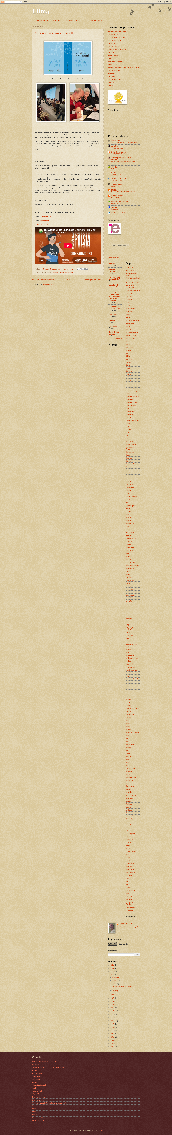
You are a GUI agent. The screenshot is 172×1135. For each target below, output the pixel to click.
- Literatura (111, 73)
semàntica (129, 825)
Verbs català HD (37, 1118)
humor (128, 574)
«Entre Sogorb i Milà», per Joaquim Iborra (124, 142)
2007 (112, 1040)
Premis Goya (130, 768)
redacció (129, 792)
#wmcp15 (129, 296)
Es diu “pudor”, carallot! (118, 154)
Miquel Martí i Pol (132, 679)
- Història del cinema (115, 46)
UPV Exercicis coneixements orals (43, 1109)
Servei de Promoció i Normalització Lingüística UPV (49, 1103)
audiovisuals (130, 347)
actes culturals (131, 308)
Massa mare (44, 220)
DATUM (113, 169)
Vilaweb (112, 263)
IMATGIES (114, 173)
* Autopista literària (114, 79)
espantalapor (130, 506)
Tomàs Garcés (131, 863)
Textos (128, 858)
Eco (127, 470)
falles (127, 526)
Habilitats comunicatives (119, 201)
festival (128, 535)
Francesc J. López (125, 924)
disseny (128, 461)
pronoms (129, 771)
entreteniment (130, 488)
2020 (112, 998)
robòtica (128, 807)
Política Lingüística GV (39, 1085)
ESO (127, 503)
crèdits (128, 426)
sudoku (128, 843)
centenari (129, 377)
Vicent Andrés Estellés (130, 903)
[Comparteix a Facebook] (85, 269)
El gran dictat (36, 1076)
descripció (129, 441)
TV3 (127, 878)
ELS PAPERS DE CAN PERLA (114, 307)
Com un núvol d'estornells (47, 20)
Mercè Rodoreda (131, 670)
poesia (128, 759)
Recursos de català (117, 196)
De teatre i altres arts (75, 20)
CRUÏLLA (114, 190)
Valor (127, 893)
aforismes (129, 311)
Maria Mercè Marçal (132, 658)
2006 (112, 1043)
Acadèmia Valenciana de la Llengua (44, 1061)
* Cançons (111, 82)
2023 (112, 971)
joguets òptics (130, 595)
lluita (127, 638)
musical (128, 700)
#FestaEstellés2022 (132, 283)
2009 (112, 1034)
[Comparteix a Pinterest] (87, 269)
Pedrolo (128, 741)
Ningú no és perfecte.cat (119, 213)
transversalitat (130, 869)
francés (128, 544)
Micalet (128, 673)
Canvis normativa (116, 180)
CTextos (128, 429)
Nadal (128, 703)
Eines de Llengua (112, 270)
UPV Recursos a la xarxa (40, 1112)
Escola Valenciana (132, 497)
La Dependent (130, 604)
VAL (127, 884)
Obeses (128, 712)
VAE (127, 881)
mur (127, 694)
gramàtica (129, 556)
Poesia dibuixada (46, 216)
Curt (127, 435)
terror (127, 854)
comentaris (129, 400)
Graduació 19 (115, 186)
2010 (112, 1030)
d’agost (115, 981)
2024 (112, 968)
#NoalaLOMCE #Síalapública (131, 287)
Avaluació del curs (116, 203)
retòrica (128, 801)
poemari (61, 272)
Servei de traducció (38, 1106)
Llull (127, 641)
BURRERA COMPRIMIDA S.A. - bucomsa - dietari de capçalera (114, 296)
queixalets (129, 780)
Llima (40, 10)
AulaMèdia (114, 146)
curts (127, 438)
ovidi (127, 735)
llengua (128, 625)
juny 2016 (129, 601)
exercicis (55, 272)
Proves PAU (112, 64)
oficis (127, 720)
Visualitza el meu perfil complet (127, 927)
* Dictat (110, 85)
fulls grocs (129, 550)
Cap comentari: (68, 269)
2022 (112, 975)
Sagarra (128, 813)
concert (128, 417)
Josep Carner (130, 598)
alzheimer (129, 314)
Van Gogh (129, 896)
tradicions (129, 866)
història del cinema (132, 565)
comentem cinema (132, 402)
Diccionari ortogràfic (38, 1073)
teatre (128, 846)
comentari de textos (132, 396)
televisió (128, 849)
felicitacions (130, 532)
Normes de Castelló (132, 709)
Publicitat (114, 207)
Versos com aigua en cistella (54, 33)
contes (128, 423)
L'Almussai (113, 314)
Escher (128, 491)
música (128, 697)
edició (128, 473)
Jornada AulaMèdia (117, 148)
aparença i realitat (132, 332)
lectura (128, 610)
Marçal (128, 652)
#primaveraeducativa (133, 291)
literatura (129, 619)
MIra (127, 682)
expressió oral (130, 523)
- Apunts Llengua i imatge (116, 37)
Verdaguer (129, 899)
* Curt (110, 58)
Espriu (128, 509)
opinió (128, 724)
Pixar (127, 750)
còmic (128, 408)
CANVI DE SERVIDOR (118, 174)
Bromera (129, 359)
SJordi (128, 831)
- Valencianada (113, 55)
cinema (128, 380)
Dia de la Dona (131, 444)
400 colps (114, 167)
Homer (128, 571)
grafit (127, 553)
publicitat (129, 774)
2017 (112, 1008)
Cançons (129, 371)
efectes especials (132, 479)
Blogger (100, 1130)
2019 (112, 1001)
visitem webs (130, 907)
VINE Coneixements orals (40, 1115)
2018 (112, 1005)
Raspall (128, 789)
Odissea (128, 718)
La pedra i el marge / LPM (113, 286)
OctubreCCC (130, 715)
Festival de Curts (131, 538)
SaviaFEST (130, 822)
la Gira (128, 607)
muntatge (129, 691)
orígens (128, 729)
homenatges (130, 568)
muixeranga (130, 688)
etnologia (129, 517)
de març (115, 991)
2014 (112, 1017)
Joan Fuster (130, 589)
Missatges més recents (43, 280)
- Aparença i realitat (114, 34)
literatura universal (132, 622)
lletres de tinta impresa (114, 333)
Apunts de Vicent (131, 335)
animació (129, 326)
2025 (112, 965)
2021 (112, 995)
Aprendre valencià (38, 1064)
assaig (128, 344)
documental (130, 464)
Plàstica (128, 753)
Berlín (128, 353)
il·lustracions (130, 580)
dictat (128, 455)
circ (127, 383)
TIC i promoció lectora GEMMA (114, 278)
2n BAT (128, 302)
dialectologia (130, 452)
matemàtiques (130, 667)
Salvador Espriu (131, 816)
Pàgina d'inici (95, 20)
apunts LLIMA (130, 338)
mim (127, 676)
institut (128, 583)
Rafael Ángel (130, 786)
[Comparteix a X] (82, 269)
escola (128, 494)
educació (129, 476)
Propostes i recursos (43, 224)
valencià (128, 887)
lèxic (127, 616)
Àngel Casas (130, 323)
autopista (129, 350)
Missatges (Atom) (49, 284)
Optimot (34, 1082)
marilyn (128, 661)
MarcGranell (130, 655)
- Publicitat (111, 52)
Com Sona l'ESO (131, 389)
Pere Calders (130, 744)
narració (128, 706)
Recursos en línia (37, 1100)
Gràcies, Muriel (115, 197)
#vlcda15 (129, 293)
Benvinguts (114, 209)
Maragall (129, 649)
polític (128, 762)
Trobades (129, 875)
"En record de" (131, 270)
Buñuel (128, 365)
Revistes (129, 804)
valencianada (130, 890)
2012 (112, 1024)
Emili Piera (129, 482)
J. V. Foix (129, 586)
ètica (127, 514)
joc (127, 592)
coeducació (130, 386)
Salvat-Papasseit (131, 819)
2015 (112, 1014)
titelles (128, 860)
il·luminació (129, 577)
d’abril (114, 984)
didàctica (129, 458)
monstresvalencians (132, 685)
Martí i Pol (129, 664)
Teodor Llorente (131, 852)
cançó (128, 368)
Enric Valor (129, 485)
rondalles (129, 810)
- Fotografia (112, 43)
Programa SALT (37, 1091)
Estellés (128, 511)
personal (129, 747)
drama (128, 467)
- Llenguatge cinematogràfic (117, 49)
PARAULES (113, 326)
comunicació (130, 414)
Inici (68, 280)
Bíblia (128, 356)
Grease (128, 559)
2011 (112, 1027)
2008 (112, 1037)
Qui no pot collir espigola (120, 178)
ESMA (128, 500)
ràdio (127, 783)
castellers (129, 374)
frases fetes (130, 547)
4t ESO (128, 305)
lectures (128, 613)
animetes (129, 329)
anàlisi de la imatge (132, 320)
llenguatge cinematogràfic (131, 628)
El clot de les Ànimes (118, 152)
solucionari (69, 272)
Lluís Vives (129, 635)
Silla (127, 828)
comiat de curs (131, 406)
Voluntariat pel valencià (39, 1121)
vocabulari (129, 910)
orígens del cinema (132, 732)
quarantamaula (131, 777)
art (127, 341)
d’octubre (115, 977)
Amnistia (129, 317)
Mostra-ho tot (118, 338)
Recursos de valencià (39, 1097)
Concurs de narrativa (133, 420)
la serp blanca (116, 140)
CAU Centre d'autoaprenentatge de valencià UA (48, 1067)
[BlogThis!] (80, 269)
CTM (127, 432)
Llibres (128, 632)
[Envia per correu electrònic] (78, 269)
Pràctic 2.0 (35, 1094)
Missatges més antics (93, 280)
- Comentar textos (114, 70)
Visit (113, 257)
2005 (112, 1047)
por (127, 765)
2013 (112, 1021)
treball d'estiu (130, 872)
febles (128, 529)
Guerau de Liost (131, 562)
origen (128, 726)
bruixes (128, 362)
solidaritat (129, 837)
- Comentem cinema (115, 40)
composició (130, 411)
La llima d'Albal (116, 184)
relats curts (129, 798)
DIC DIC (34, 1070)
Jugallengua (36, 1079)
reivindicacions (131, 795)
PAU (127, 738)
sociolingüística (131, 834)
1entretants (129, 299)
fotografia (129, 541)
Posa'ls (34, 1088)
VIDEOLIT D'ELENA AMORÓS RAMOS (123, 192)
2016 (112, 1011)
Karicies (112, 320)
